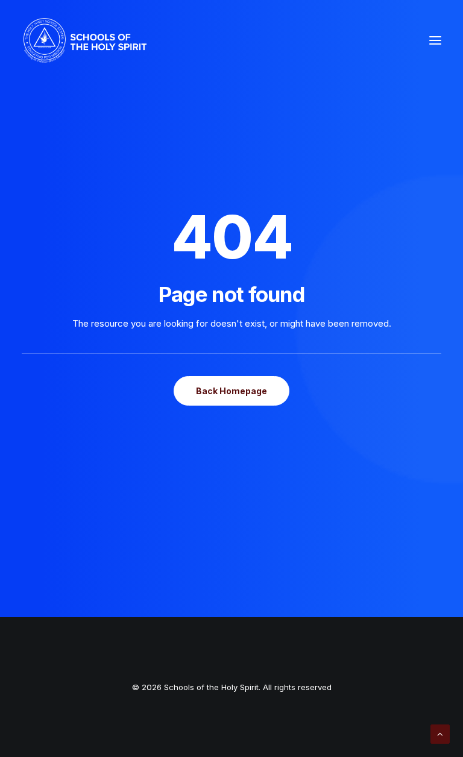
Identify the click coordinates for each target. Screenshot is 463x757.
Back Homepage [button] (231, 391)
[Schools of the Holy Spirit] (85, 40)
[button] (435, 40)
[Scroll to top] (440, 733)
